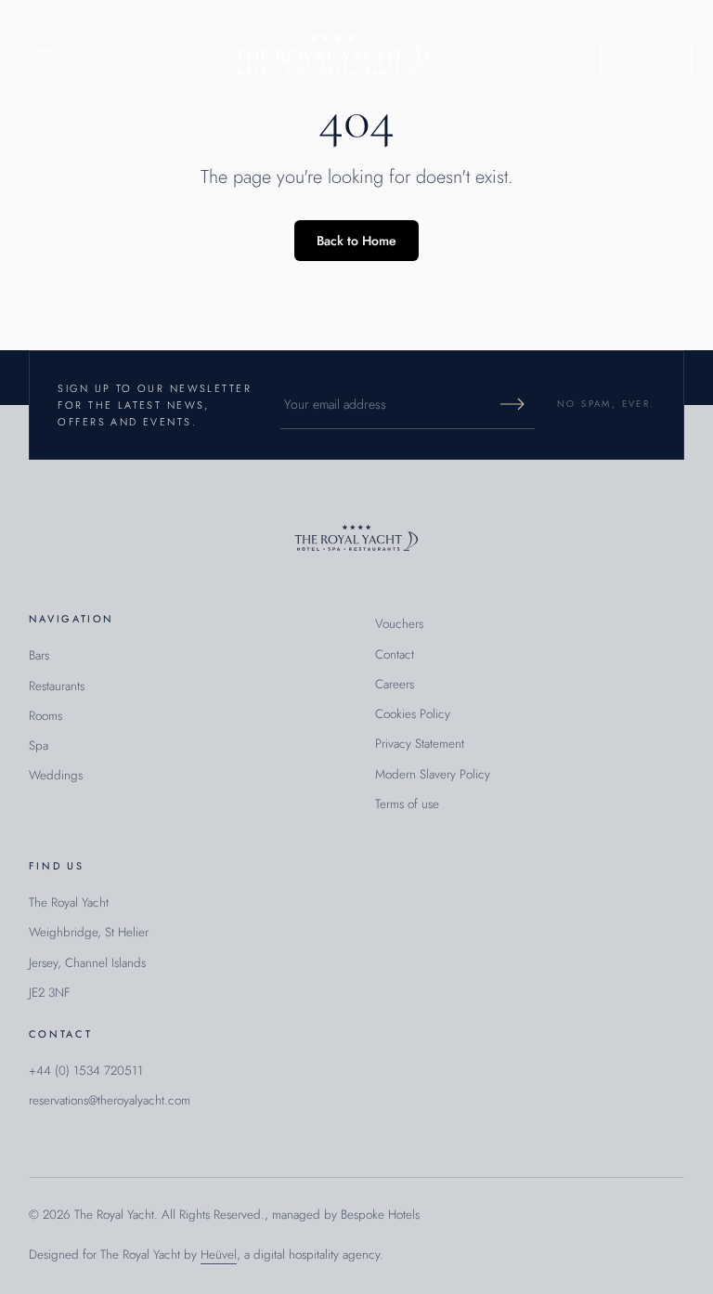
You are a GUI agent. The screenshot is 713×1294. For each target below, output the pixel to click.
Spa (38, 745)
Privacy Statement (419, 743)
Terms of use (407, 804)
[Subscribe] (512, 404)
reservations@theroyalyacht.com (109, 1100)
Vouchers (399, 624)
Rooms (45, 716)
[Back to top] (356, 539)
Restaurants (56, 686)
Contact (394, 654)
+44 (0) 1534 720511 (86, 1070)
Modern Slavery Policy (432, 774)
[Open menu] (41, 56)
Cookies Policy (412, 714)
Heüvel (219, 1254)
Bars (39, 655)
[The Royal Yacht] (331, 56)
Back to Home (356, 240)
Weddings (56, 775)
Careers (394, 684)
